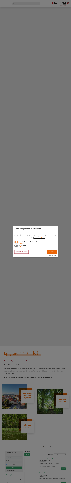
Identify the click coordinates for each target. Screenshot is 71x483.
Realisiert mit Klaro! (52, 255)
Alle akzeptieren (52, 251)
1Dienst (21, 243)
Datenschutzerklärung (39, 237)
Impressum (48, 237)
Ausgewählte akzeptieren (21, 251)
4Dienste (21, 246)
